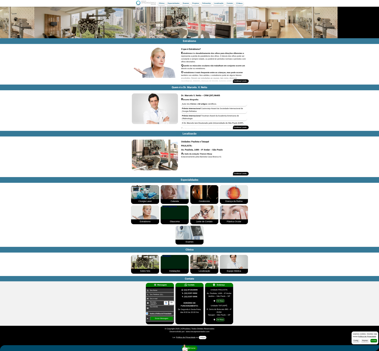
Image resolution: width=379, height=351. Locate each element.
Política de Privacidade (367, 337)
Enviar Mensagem (161, 318)
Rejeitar (365, 340)
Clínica (161, 3)
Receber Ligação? (153, 303)
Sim (166, 302)
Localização (218, 3)
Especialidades (173, 3)
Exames (186, 3)
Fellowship (206, 3)
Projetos (195, 3)
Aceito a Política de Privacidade (160, 313)
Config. (356, 340)
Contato (230, 3)
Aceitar (373, 340)
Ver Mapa (220, 301)
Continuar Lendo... (241, 81)
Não (171, 302)
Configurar (202, 337)
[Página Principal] (146, 3)
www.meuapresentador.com (197, 332)
